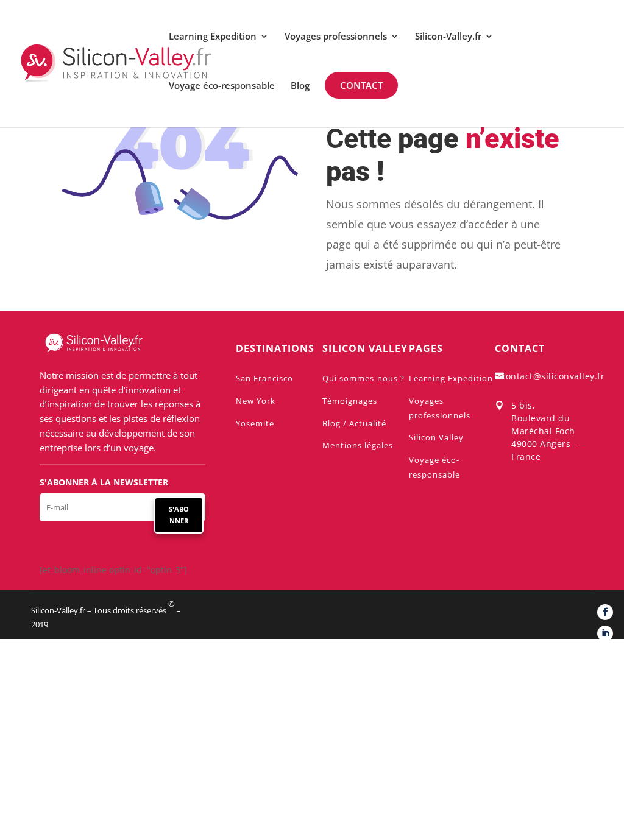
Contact (361, 85)
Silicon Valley (436, 437)
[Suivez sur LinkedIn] (605, 633)
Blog (300, 86)
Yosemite (255, 423)
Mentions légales (357, 445)
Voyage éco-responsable (222, 86)
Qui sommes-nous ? (363, 378)
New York (255, 400)
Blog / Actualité (354, 423)
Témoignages (349, 400)
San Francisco (264, 378)
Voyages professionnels (336, 37)
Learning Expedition (213, 37)
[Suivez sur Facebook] (605, 612)
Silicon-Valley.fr (448, 37)
